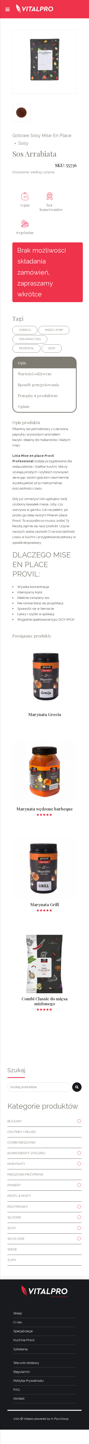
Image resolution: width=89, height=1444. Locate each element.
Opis (22, 362)
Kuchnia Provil (24, 1340)
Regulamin (21, 1372)
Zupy (11, 1260)
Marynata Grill (44, 904)
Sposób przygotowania (38, 384)
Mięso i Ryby (54, 330)
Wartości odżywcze (35, 373)
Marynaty (16, 1164)
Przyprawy (17, 1207)
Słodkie (14, 1217)
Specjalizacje (23, 1331)
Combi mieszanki (21, 1142)
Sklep (17, 1313)
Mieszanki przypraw (25, 1174)
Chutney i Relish (21, 1132)
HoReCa (25, 330)
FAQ (16, 1389)
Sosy (23, 143)
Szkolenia (20, 1349)
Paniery (14, 1185)
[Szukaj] (77, 1087)
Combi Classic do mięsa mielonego (44, 1001)
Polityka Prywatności (28, 1381)
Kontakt (18, 1398)
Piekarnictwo (30, 339)
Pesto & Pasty (19, 1196)
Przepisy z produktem (37, 395)
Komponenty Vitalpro (26, 1153)
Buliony (14, 1121)
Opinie (24, 406)
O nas (17, 1322)
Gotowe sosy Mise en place (41, 135)
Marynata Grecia (44, 714)
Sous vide (15, 1239)
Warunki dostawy (26, 1363)
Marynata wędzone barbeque (44, 808)
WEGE (12, 1249)
